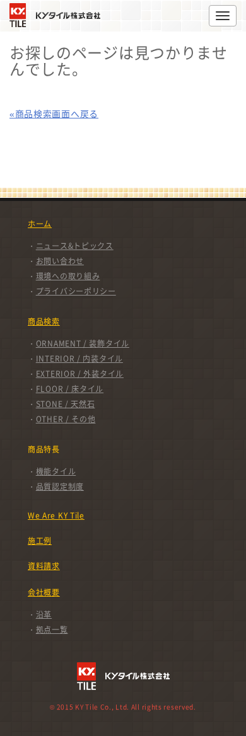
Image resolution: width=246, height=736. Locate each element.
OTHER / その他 (66, 419)
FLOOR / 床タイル (69, 388)
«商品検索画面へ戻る (53, 113)
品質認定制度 (60, 486)
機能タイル (56, 471)
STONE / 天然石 (65, 404)
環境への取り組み (68, 276)
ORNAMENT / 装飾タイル (82, 343)
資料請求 (44, 566)
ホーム (40, 223)
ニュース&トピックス (75, 245)
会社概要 (44, 592)
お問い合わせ (60, 261)
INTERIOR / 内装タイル (79, 358)
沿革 (44, 614)
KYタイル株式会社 (58, 15)
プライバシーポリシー (76, 291)
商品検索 (44, 321)
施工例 (40, 540)
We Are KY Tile (56, 515)
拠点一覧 (52, 629)
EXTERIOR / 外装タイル (80, 373)
